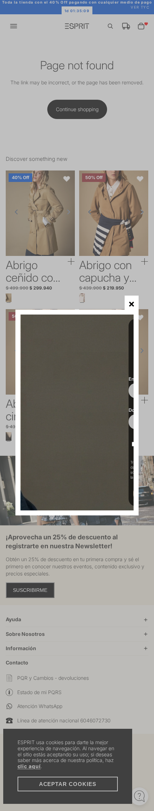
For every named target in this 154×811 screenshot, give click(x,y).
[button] (132, 303)
